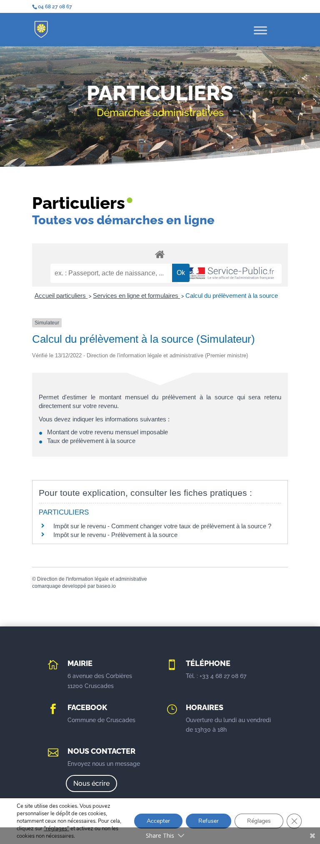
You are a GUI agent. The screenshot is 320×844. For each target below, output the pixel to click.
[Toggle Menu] (260, 30)
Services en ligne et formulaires (136, 295)
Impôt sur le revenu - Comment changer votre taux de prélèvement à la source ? (162, 526)
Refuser (208, 821)
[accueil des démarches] (160, 254)
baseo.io (106, 586)
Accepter (158, 821)
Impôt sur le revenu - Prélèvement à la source (115, 534)
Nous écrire (91, 783)
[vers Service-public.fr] (230, 274)
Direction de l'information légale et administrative (92, 579)
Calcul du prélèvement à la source (231, 295)
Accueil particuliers (61, 295)
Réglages (259, 821)
